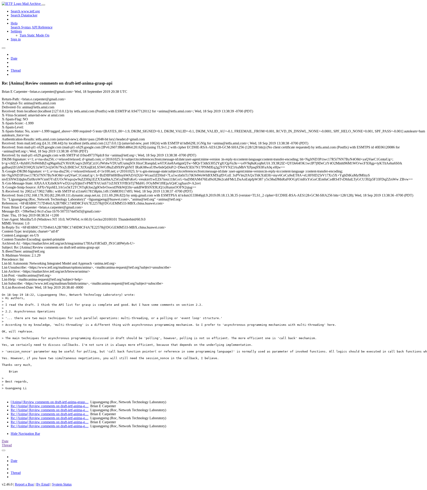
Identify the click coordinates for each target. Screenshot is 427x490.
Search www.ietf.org (25, 11)
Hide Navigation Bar (25, 433)
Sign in (16, 39)
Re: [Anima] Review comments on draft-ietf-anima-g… (50, 406)
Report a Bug (24, 484)
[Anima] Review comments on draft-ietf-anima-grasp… (50, 402)
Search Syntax (21, 27)
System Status (62, 484)
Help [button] (14, 23)
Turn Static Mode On (34, 35)
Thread (16, 70)
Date (14, 58)
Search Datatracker (24, 15)
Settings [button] (16, 31)
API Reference (42, 27)
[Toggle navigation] (43, 5)
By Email (43, 484)
